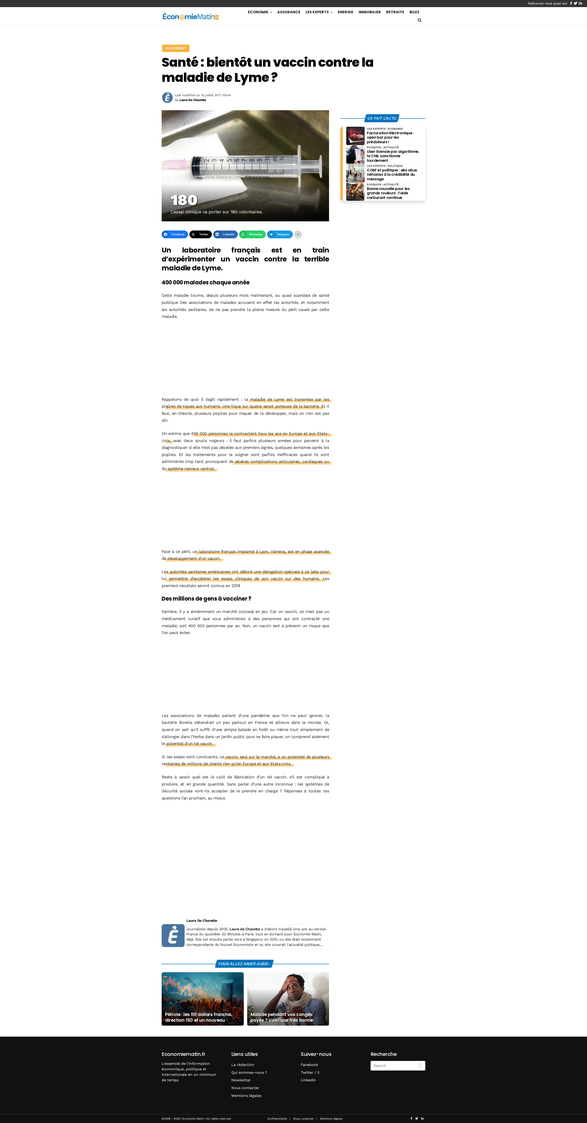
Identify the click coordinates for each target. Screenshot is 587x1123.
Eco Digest (175, 48)
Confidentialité (277, 1118)
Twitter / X (310, 1072)
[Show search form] (419, 20)
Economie (258, 12)
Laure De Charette (201, 920)
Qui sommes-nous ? (249, 1072)
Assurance (288, 12)
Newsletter (241, 1080)
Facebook (309, 1065)
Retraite (395, 12)
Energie (345, 12)
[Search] (420, 1065)
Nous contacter (245, 1088)
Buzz (414, 12)
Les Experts (317, 12)
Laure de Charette (245, 929)
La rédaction (242, 1065)
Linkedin (308, 1080)
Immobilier (370, 12)
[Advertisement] (245, 358)
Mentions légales (246, 1095)
